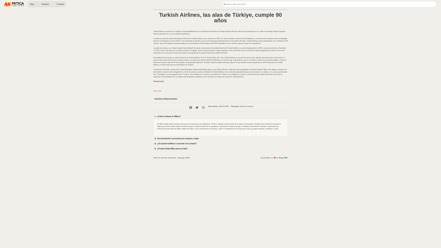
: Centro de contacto (242, 106)
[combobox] (329, 4)
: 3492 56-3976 (218, 106)
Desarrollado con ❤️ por (274, 158)
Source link (157, 91)
